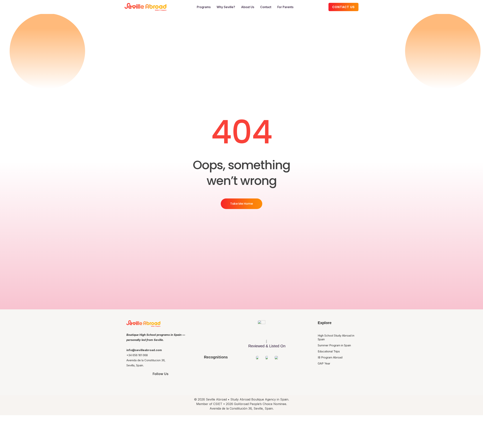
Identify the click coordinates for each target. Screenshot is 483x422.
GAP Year (324, 363)
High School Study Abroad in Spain (336, 337)
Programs (204, 7)
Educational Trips (329, 351)
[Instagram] (139, 383)
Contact (265, 7)
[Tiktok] (181, 383)
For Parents (285, 7)
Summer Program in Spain (334, 345)
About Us (247, 7)
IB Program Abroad (330, 357)
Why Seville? (226, 7)
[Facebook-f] (160, 383)
